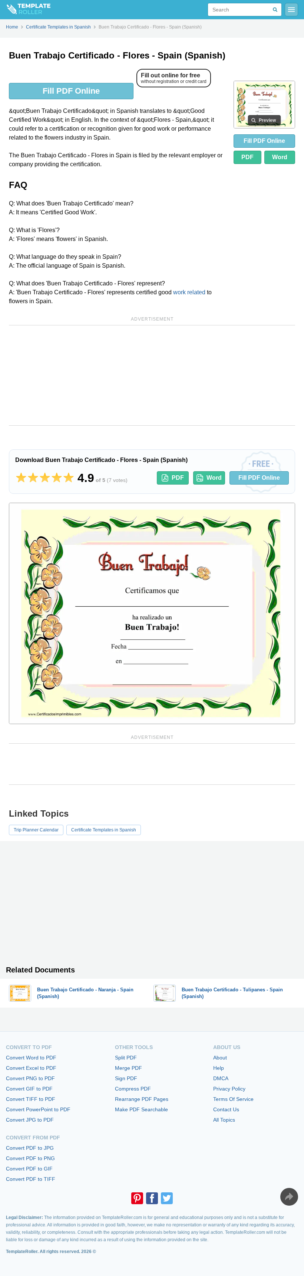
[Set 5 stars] (69, 478)
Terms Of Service (233, 1099)
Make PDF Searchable (141, 1109)
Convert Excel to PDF (31, 1068)
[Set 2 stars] (33, 478)
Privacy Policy (229, 1089)
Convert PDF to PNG (30, 1158)
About (220, 1058)
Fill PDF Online (71, 91)
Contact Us (226, 1109)
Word (279, 157)
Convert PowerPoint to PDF (38, 1109)
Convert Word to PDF (31, 1058)
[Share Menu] (289, 1197)
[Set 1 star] (21, 478)
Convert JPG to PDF (30, 1120)
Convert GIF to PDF (29, 1089)
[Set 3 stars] (45, 478)
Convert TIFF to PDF (30, 1099)
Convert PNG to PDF (30, 1078)
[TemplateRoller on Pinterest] (137, 1198)
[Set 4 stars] (57, 478)
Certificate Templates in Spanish (103, 830)
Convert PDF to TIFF (30, 1179)
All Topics (224, 1120)
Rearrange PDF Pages (141, 1099)
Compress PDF (133, 1089)
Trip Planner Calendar (36, 830)
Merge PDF (128, 1068)
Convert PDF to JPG (30, 1148)
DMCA (220, 1078)
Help (218, 1068)
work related (189, 292)
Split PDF (126, 1058)
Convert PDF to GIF (29, 1169)
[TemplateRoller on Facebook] (152, 1198)
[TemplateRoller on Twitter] (167, 1198)
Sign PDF (126, 1078)
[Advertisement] (152, 375)
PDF (247, 157)
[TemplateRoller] (25, 10)
